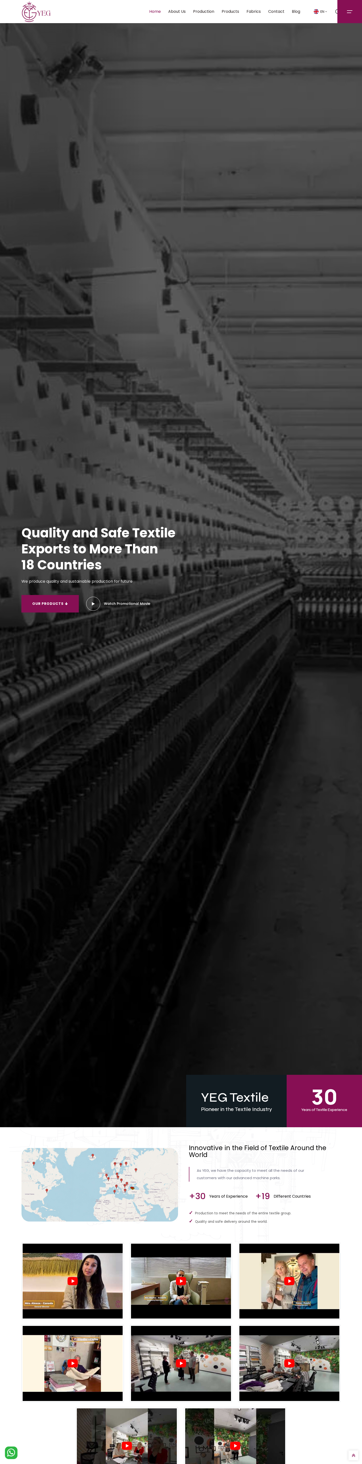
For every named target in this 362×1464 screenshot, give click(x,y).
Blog (296, 11)
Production (203, 11)
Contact (276, 11)
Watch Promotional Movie (127, 603)
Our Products (48, 603)
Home (155, 11)
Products (230, 11)
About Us (177, 11)
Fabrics (254, 11)
